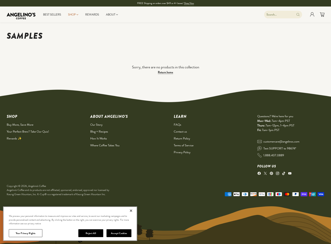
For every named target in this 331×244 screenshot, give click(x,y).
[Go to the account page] (312, 14)
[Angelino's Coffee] (21, 15)
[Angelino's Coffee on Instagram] (277, 174)
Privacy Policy (182, 152)
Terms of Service (183, 145)
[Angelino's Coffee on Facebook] (259, 174)
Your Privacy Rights (25, 233)
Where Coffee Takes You (105, 145)
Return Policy (182, 138)
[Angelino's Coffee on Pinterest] (271, 174)
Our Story (96, 124)
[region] (70, 223)
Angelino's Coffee (37, 186)
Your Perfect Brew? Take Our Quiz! (28, 131)
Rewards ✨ (14, 138)
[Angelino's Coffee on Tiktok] (283, 174)
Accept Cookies (119, 233)
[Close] (131, 210)
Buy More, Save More (20, 124)
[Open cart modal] (322, 14)
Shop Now (189, 3)
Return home (165, 72)
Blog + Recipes (99, 131)
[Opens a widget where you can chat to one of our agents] (316, 237)
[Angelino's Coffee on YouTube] (290, 174)
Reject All (91, 233)
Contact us (180, 131)
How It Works (98, 138)
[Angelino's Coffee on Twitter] (265, 174)
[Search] (298, 15)
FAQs (177, 124)
